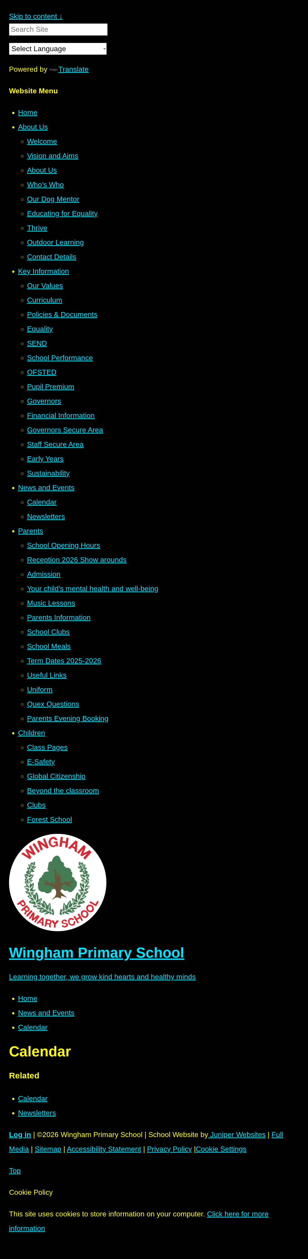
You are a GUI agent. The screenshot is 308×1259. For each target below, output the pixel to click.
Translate (73, 69)
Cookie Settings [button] (221, 1149)
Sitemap (48, 1149)
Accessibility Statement (104, 1149)
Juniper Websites (237, 1135)
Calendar (33, 1027)
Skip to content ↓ (36, 16)
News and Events (46, 1013)
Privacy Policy (169, 1149)
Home (27, 998)
